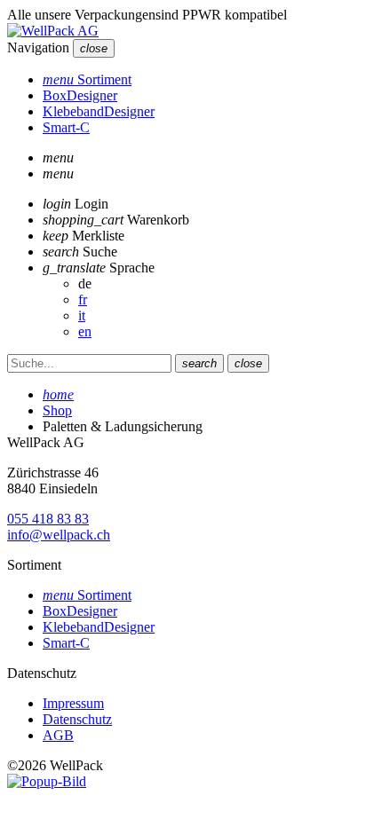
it (81, 315)
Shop (57, 410)
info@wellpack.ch (58, 534)
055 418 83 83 (48, 518)
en (85, 331)
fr (82, 299)
